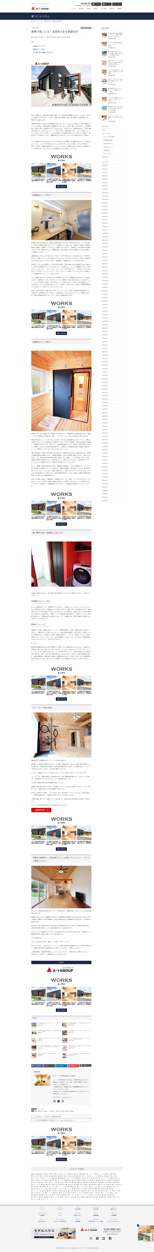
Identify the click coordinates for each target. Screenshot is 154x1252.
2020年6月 (105, 416)
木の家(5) (96, 1197)
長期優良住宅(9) (62, 1178)
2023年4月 (105, 301)
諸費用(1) (114, 1174)
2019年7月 (105, 453)
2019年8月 (105, 450)
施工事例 (77, 1208)
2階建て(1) (56, 1190)
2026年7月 (105, 169)
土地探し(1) (35, 1197)
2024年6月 (105, 253)
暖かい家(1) (35, 1182)
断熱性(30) (87, 1182)
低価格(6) (77, 1184)
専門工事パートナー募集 (96, 1220)
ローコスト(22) (103, 1186)
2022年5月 (105, 338)
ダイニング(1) (103, 1184)
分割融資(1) (109, 1182)
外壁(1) (43, 1184)
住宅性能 (96, 1208)
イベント (42, 1208)
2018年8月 (105, 490)
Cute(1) (57, 1174)
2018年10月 (105, 483)
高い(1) (34, 1180)
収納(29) (47, 1174)
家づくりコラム (86, 28)
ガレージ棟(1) (114, 1176)
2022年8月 (105, 328)
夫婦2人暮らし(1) (116, 1178)
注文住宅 (38, 37)
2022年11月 (105, 318)
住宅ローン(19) (41, 1192)
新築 (60, 37)
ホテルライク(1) (36, 1184)
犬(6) (114, 1184)
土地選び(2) (69, 1192)
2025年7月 (105, 209)
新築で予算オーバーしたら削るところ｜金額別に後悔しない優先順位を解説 (115, 62)
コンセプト (60, 1208)
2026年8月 (105, 165)
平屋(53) (90, 1197)
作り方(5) (78, 1197)
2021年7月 (105, 372)
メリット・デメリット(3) (84, 1195)
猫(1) (45, 1190)
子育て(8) (63, 1192)
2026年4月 (105, 179)
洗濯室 (64, 37)
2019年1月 (105, 473)
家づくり (44, 37)
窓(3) (53, 1174)
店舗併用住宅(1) (93, 1184)
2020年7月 (105, 412)
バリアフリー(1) (52, 1186)
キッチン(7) (49, 1192)
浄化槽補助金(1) (53, 1176)
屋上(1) (62, 1197)
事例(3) (50, 1190)
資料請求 (61, 962)
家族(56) (99, 1180)
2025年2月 (105, 226)
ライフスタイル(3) (94, 1190)
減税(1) (80, 1180)
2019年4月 (105, 463)
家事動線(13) (35, 1195)
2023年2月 (105, 307)
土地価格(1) (43, 1186)
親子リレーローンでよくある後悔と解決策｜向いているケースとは (115, 81)
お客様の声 (105, 157)
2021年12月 (105, 355)
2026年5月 (105, 175)
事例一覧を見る (61, 186)
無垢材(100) (73, 1176)
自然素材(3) (78, 1190)
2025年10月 (105, 199)
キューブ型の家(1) (96, 1192)
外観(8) (107, 1176)
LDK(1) (77, 1174)
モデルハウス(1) (94, 1186)
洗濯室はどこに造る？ (39, 49)
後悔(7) (34, 1174)
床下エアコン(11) (100, 1174)
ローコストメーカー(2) (83, 1186)
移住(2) (104, 1188)
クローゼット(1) (72, 1195)
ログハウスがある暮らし (109, 136)
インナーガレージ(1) (37, 1190)
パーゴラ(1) (117, 1197)
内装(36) (55, 1178)
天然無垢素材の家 (107, 140)
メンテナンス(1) (47, 1178)
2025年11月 (105, 196)
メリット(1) (68, 1188)
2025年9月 (105, 203)
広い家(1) (69, 1182)
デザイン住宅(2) (70, 1197)
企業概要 (113, 1214)
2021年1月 (105, 392)
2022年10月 (105, 321)
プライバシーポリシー (113, 1220)
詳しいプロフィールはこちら (61, 1097)
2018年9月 (105, 487)
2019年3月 (105, 466)
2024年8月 (105, 247)
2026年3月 (105, 182)
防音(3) (84, 1197)
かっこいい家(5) (117, 1190)
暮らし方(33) (41, 1180)
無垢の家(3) (95, 1178)
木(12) (47, 1180)
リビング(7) (86, 1176)
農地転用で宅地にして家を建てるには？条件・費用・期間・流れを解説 (115, 108)
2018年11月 (105, 480)
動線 (69, 37)
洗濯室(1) (48, 1197)
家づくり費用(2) (44, 1176)
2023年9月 (105, 284)
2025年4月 (105, 219)
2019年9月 (105, 446)
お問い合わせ (42, 1220)
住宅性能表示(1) (86, 1178)
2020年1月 (105, 433)
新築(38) (111, 1180)
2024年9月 (105, 243)
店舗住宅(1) (117, 1182)
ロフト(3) (116, 1186)
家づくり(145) (114, 1192)
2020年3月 (105, 426)
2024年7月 (105, 250)
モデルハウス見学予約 (59, 1220)
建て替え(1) (86, 1180)
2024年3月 (105, 263)
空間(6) (52, 1180)
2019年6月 (105, 456)
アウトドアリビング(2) (79, 1192)
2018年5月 (105, 500)
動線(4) (110, 1197)
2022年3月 (105, 345)
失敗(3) (105, 1195)
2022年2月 (105, 348)
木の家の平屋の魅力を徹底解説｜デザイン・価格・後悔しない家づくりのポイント (115, 35)
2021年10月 (105, 362)
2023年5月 (105, 297)
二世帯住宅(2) (70, 1184)
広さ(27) (81, 1182)
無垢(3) (79, 1176)
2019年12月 (105, 436)
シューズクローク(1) (37, 1178)
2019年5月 (105, 460)
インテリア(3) (72, 1178)
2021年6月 (105, 375)
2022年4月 (105, 341)
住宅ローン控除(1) (44, 1182)
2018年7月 (105, 494)
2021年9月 (105, 365)
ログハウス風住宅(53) (96, 1195)
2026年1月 (105, 189)
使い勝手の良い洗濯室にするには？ (43, 52)
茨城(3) (34, 1188)
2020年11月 (105, 399)
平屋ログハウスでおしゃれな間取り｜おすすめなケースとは (115, 117)
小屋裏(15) (62, 1184)
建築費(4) (118, 1180)
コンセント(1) (94, 1176)
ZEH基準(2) (102, 1190)
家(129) (49, 1184)
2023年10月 (105, 280)
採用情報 (77, 1220)
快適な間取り (106, 150)
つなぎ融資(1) (85, 1184)
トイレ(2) (71, 1190)
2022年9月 (105, 324)
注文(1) (108, 1174)
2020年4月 (105, 422)
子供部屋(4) (110, 1188)
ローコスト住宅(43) (83, 1188)
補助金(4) (71, 1174)
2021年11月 (105, 358)
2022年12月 (105, 314)
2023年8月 (105, 287)
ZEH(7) (52, 1188)
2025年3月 (105, 223)
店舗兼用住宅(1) (72, 1186)
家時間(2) (65, 1195)
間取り (49, 37)
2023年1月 (105, 311)
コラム (60, 1214)
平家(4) (75, 1180)
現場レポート (78, 1214)
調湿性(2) (79, 1178)
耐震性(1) (101, 1176)
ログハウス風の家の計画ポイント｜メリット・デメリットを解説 (115, 44)
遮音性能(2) (40, 1174)
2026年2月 (105, 186)
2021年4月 (105, 382)
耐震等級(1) (68, 1180)
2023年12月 (105, 274)
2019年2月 (105, 470)
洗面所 (55, 37)
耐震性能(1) (102, 1182)
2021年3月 (105, 385)
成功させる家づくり (108, 143)
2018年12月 (105, 477)
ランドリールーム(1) (62, 1186)
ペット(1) (109, 1190)
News (103, 130)
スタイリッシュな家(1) (43, 1188)
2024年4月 (105, 260)
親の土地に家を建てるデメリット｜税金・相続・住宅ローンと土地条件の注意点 (115, 53)
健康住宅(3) (94, 1182)
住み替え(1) (62, 1182)
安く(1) (66, 1176)
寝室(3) (88, 1192)
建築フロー (114, 1208)
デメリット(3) (91, 1174)
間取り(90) (55, 1184)
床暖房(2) (43, 1195)
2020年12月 (105, 395)
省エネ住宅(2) (36, 1176)
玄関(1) (61, 1176)
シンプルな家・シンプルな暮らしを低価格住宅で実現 (47, 1116)
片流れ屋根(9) (36, 1186)
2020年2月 (105, 429)
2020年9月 (105, 406)
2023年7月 (105, 290)
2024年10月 (105, 240)
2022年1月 (105, 351)
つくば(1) (49, 1195)
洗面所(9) (92, 1188)
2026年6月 (105, 172)
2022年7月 (105, 331)
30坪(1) (93, 1180)
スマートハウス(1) (60, 1188)
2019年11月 (105, 439)
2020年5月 (105, 419)
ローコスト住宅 (107, 153)
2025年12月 (105, 192)
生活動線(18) (112, 1195)
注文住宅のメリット (108, 147)
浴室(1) (110, 1186)
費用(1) (109, 1184)
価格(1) (75, 1188)
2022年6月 (105, 334)
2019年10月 (105, 443)
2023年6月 (105, 294)
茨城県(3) (85, 1190)
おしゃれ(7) (64, 1174)
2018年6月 (105, 497)
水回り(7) (120, 1184)
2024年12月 (105, 233)
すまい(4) (105, 1180)
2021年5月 (105, 378)
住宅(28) (75, 1182)
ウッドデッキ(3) (55, 1197)
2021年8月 (105, 368)
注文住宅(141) (64, 1190)
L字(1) (34, 1192)
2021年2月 (105, 389)
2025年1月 (105, 230)
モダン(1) (42, 1199)
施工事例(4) (83, 1174)
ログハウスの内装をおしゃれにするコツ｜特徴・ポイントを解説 (115, 99)
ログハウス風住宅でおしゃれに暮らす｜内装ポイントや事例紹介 (115, 71)
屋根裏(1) (98, 1188)
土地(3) (41, 1197)
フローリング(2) (60, 1180)
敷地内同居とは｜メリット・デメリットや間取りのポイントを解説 (115, 90)
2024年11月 (105, 236)
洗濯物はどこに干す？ (39, 46)
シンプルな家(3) (57, 1195)
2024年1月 (105, 270)
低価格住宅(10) (103, 1197)
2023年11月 (105, 277)
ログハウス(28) (105, 1192)
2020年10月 (105, 402)
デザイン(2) (35, 1199)
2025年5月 (105, 216)
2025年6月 (105, 213)
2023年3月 (105, 304)
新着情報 (95, 1214)
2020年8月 (105, 409)
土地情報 (42, 1214)
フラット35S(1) (53, 1182)
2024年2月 (105, 267)
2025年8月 (105, 206)
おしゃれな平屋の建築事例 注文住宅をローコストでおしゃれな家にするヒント (54, 1120)
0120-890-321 (83, 4)
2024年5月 (105, 257)
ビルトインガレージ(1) (105, 1178)
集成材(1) (56, 1192)
